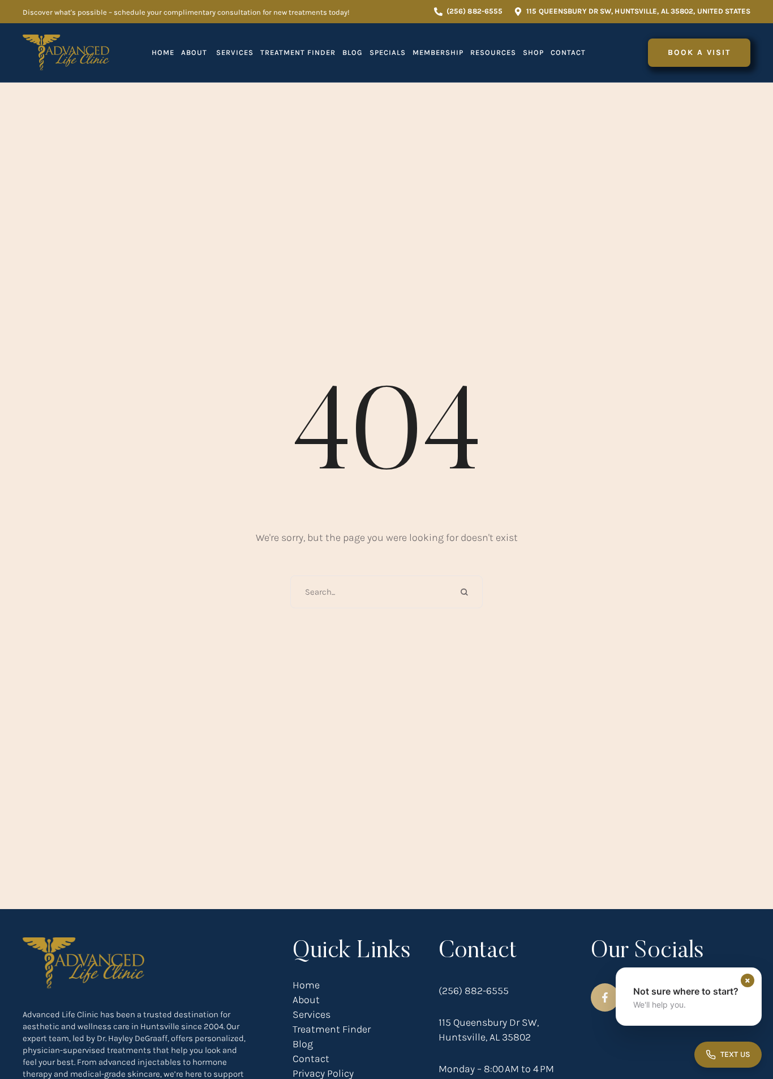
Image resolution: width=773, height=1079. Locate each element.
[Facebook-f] (605, 997)
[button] (468, 12)
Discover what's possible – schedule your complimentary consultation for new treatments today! (186, 12)
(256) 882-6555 (474, 990)
